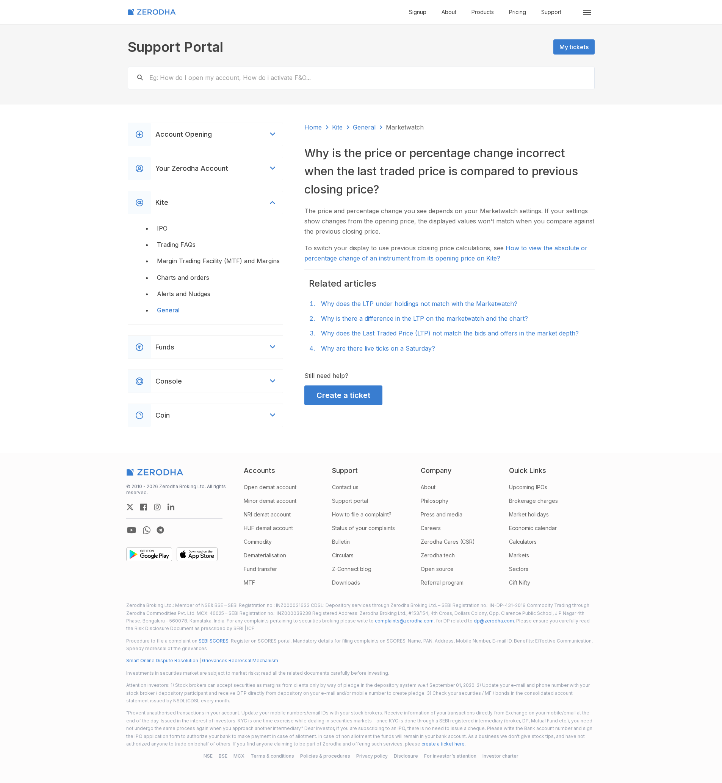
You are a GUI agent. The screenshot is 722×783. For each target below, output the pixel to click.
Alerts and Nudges (183, 294)
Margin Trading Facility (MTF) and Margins (218, 261)
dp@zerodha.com (494, 621)
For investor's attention (450, 756)
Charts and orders (183, 277)
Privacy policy (372, 756)
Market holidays (529, 514)
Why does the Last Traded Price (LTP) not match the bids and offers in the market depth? (450, 333)
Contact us (345, 487)
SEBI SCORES (214, 641)
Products (482, 12)
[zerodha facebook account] (143, 507)
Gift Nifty (519, 582)
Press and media (441, 514)
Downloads (346, 582)
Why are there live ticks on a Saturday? (378, 348)
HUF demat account (268, 528)
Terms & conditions (272, 756)
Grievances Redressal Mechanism (240, 660)
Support (551, 12)
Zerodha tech (438, 555)
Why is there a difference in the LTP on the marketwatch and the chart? (424, 318)
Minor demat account (270, 501)
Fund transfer (260, 569)
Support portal (350, 501)
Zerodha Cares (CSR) (448, 541)
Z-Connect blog (351, 569)
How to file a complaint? (362, 514)
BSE (223, 756)
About (449, 12)
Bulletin (341, 541)
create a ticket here (443, 744)
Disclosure (406, 756)
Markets (519, 555)
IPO (162, 228)
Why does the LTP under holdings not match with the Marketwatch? (419, 303)
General (168, 310)
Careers (431, 528)
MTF (249, 582)
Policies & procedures (325, 756)
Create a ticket (343, 395)
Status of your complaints (363, 528)
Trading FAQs (176, 244)
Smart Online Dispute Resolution (162, 660)
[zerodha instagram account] (157, 507)
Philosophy (434, 501)
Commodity (258, 541)
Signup (417, 12)
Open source (437, 569)
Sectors (518, 569)
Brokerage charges (533, 501)
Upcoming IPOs (528, 487)
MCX (238, 756)
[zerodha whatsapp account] (146, 530)
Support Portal (175, 47)
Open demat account (270, 487)
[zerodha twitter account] (130, 507)
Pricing (517, 12)
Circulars (343, 555)
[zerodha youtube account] (131, 530)
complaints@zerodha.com (404, 621)
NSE (208, 756)
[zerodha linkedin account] (171, 507)
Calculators (523, 541)
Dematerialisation (265, 555)
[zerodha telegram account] (160, 530)
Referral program (442, 582)
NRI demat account (267, 514)
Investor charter (500, 756)
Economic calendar (533, 528)
